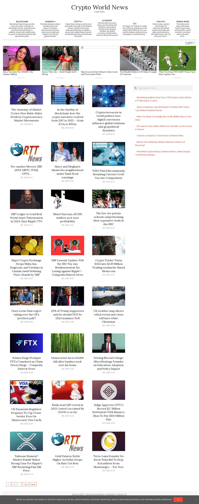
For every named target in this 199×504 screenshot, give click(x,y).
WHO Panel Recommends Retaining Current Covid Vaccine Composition (108, 174)
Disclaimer (110, 494)
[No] (195, 499)
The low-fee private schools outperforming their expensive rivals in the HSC (108, 219)
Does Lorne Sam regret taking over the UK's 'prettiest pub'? (26, 314)
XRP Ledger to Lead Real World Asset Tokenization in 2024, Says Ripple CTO (26, 217)
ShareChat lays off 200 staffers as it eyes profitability (67, 217)
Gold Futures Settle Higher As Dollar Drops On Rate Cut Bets (67, 459)
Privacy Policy (78, 494)
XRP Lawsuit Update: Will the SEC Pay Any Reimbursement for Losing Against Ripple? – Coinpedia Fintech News (67, 267)
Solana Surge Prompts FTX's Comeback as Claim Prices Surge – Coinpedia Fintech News (26, 363)
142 (25, 484)
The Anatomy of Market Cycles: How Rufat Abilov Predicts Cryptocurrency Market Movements (27, 115)
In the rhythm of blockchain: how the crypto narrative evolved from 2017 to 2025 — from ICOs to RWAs (68, 117)
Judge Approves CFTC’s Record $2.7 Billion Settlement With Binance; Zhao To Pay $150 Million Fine (108, 412)
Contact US (122, 494)
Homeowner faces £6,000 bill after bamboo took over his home (67, 361)
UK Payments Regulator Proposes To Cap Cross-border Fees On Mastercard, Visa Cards (26, 414)
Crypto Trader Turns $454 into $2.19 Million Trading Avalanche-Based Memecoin (108, 266)
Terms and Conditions (95, 494)
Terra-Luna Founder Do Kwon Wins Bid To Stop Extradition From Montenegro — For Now (108, 461)
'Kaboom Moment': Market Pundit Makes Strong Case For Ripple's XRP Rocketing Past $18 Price (26, 463)
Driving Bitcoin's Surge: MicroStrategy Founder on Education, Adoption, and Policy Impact (108, 363)
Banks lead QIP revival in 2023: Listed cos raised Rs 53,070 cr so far (67, 408)
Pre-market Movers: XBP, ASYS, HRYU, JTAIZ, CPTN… (26, 170)
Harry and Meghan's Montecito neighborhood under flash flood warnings (67, 172)
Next (33, 484)
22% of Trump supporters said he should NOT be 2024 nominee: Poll (67, 314)
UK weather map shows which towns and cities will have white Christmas (109, 316)
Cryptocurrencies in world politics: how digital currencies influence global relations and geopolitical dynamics (108, 121)
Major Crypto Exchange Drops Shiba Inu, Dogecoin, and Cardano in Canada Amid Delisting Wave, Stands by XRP (26, 267)
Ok (178, 499)
